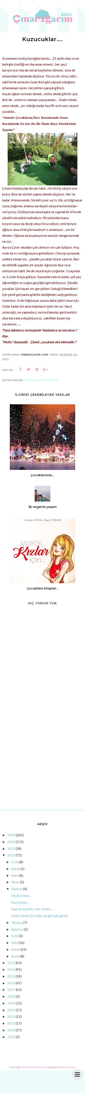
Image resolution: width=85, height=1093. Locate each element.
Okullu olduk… (21, 896)
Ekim (14, 943)
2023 (11, 1030)
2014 (11, 969)
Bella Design (68, 1067)
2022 (11, 1023)
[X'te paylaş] (28, 369)
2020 (11, 1010)
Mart (15, 875)
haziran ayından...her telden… (32, 909)
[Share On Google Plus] (45, 369)
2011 (11, 849)
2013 (11, 963)
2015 (11, 976)
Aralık (15, 956)
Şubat (15, 869)
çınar (28, 380)
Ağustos (17, 929)
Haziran (16, 889)
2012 (11, 855)
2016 (11, 983)
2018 (11, 996)
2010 (11, 842)
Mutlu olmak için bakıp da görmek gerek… (40, 916)
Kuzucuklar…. (20, 902)
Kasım (15, 949)
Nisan (15, 882)
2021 (11, 1016)
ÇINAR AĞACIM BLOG (33, 1067)
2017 (11, 990)
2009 (11, 835)
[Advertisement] (42, 760)
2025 (11, 1037)
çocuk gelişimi (46, 380)
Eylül (14, 936)
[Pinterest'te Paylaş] (37, 369)
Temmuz (17, 922)
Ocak (15, 862)
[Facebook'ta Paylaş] (20, 369)
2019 (11, 1003)
